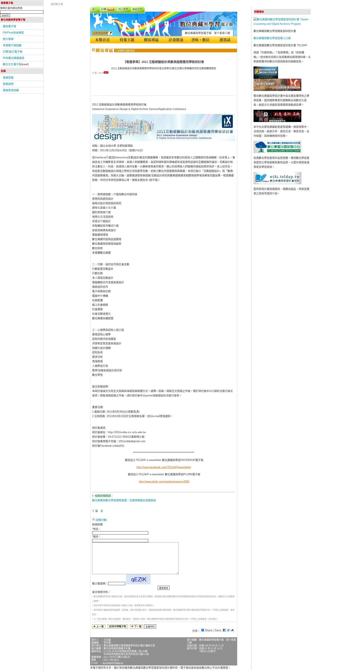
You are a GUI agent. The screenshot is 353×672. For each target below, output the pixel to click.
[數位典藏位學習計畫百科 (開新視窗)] (277, 183)
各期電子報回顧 (12, 45)
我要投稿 (8, 77)
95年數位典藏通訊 (13, 57)
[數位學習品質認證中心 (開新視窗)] (277, 152)
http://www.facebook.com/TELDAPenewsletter (163, 467)
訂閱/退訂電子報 (12, 51)
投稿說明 (8, 83)
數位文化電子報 (16, 64)
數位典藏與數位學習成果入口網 (272, 38)
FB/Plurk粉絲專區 (13, 32)
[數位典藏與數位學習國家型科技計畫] (282, 23)
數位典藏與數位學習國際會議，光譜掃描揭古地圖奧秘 (124, 500)
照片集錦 (8, 38)
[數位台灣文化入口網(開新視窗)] (277, 90)
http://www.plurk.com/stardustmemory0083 (164, 481)
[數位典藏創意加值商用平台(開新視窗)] (277, 121)
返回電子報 (57, 4)
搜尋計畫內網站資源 (11, 8)
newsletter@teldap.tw (113, 662)
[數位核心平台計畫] (266, 77)
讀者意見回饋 (11, 90)
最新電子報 (9, 26)
